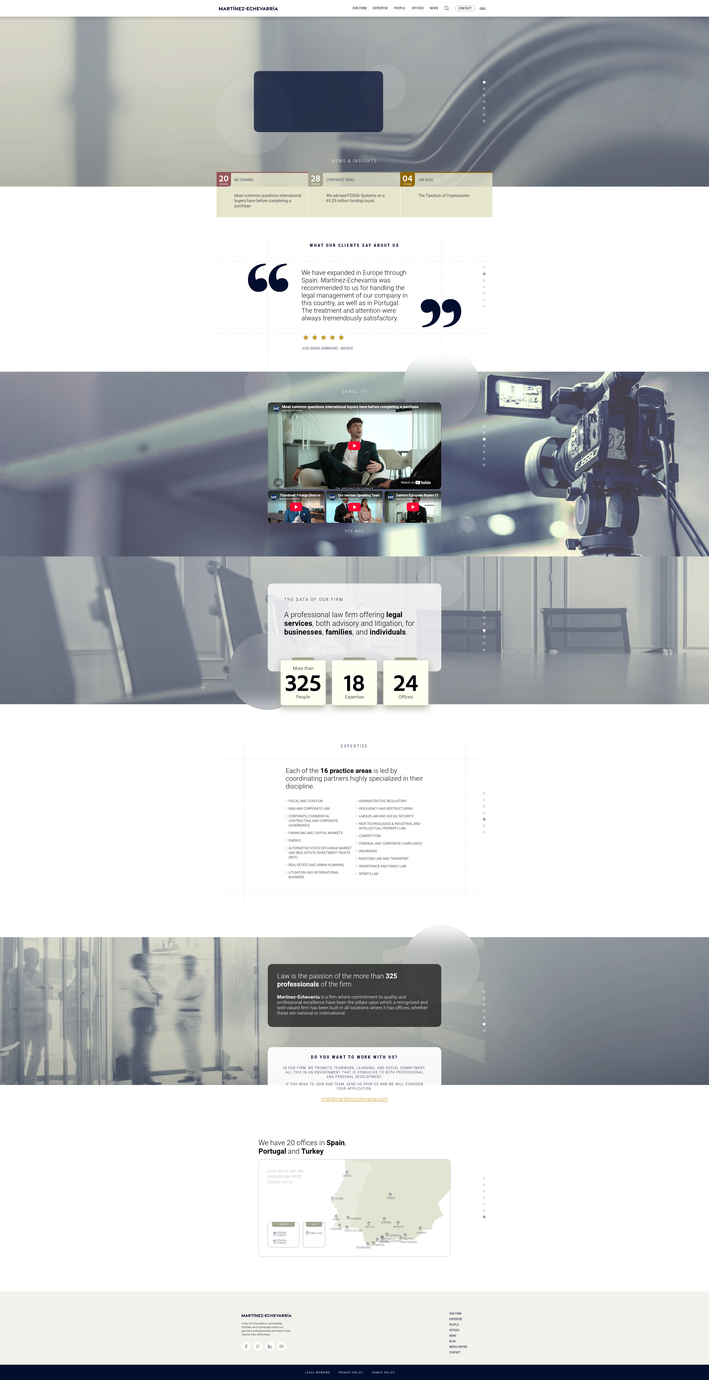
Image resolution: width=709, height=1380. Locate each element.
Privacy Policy (351, 1372)
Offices (418, 8)
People (399, 8)
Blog (452, 1341)
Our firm (455, 1313)
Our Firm (359, 8)
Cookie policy (383, 1372)
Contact (455, 1352)
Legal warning (317, 1372)
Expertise (380, 8)
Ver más (354, 531)
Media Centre (458, 1347)
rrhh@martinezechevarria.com (354, 1099)
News (434, 8)
